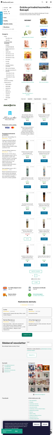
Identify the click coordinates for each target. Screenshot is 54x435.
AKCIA (5, 36)
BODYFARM (8, 86)
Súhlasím (45, 424)
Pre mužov (8, 59)
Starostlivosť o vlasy (10, 57)
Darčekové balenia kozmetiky (10, 65)
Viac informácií (14, 428)
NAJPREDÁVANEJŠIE (10, 47)
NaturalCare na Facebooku (9, 370)
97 (39, 275)
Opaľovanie (8, 52)
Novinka (6, 11)
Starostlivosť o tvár (10, 54)
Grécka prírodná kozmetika (8, 42)
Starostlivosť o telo (10, 55)
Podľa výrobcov (7, 82)
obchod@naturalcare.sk (9, 365)
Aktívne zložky (32, 413)
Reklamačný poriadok (34, 410)
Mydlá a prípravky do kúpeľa (10, 49)
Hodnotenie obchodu (27, 302)
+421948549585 (7, 368)
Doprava (31, 412)
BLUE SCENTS (8, 84)
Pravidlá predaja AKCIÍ (34, 418)
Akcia (6, 9)
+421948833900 (7, 367)
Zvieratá (7, 63)
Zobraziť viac (27, 335)
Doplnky (6, 79)
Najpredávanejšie (37, 99)
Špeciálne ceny (9, 38)
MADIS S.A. (8, 90)
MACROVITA (8, 88)
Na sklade (7, 7)
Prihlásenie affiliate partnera (35, 415)
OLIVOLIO (8, 96)
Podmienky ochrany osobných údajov (37, 409)
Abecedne (45, 99)
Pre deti (7, 61)
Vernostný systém (33, 407)
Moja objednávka (33, 400)
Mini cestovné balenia (10, 68)
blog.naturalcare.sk (33, 417)
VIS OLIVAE (8, 97)
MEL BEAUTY (8, 92)
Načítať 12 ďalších (36, 271)
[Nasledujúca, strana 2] (35, 275)
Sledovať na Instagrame (40, 394)
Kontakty (31, 402)
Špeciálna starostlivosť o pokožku (11, 70)
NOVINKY (7, 45)
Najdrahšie (30, 99)
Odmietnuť (36, 424)
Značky (5, 99)
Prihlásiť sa (32, 355)
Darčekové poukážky (8, 80)
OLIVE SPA (8, 94)
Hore (36, 282)
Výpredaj (7, 13)
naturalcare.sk (7, 371)
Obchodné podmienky (34, 405)
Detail (27, 239)
